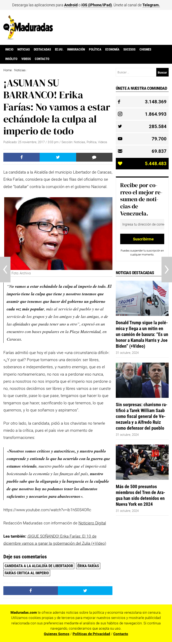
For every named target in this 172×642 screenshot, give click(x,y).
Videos (26, 59)
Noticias (23, 49)
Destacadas (42, 49)
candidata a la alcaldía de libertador (39, 566)
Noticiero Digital (92, 523)
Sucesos (129, 49)
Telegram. (151, 5)
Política (95, 49)
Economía (112, 49)
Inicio (9, 49)
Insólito (11, 59)
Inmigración (76, 49)
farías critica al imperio (27, 573)
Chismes (145, 49)
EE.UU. (59, 49)
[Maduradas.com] (28, 38)
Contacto (42, 59)
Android (71, 5)
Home (7, 70)
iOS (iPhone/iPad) (96, 5)
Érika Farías (88, 566)
